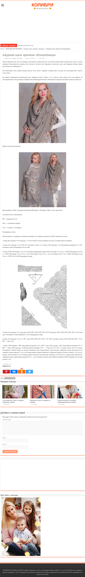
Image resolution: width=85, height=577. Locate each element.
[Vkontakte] (14, 370)
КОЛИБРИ (42, 4)
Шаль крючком (10, 378)
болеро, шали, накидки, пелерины (34, 49)
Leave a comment (30, 58)
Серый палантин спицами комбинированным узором (66, 401)
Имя (4, 438)
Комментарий (6, 419)
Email (4, 444)
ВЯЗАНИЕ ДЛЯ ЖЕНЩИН (14, 49)
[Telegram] (29, 370)
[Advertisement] (42, 27)
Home (2, 49)
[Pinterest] (6, 370)
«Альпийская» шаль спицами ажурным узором (12, 401)
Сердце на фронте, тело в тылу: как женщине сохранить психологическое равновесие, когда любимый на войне (50, 45)
